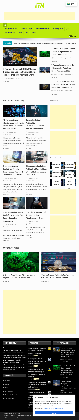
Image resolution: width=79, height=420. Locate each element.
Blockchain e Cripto (26, 28)
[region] (54, 405)
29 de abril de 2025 (58, 90)
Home (7, 384)
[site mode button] (71, 36)
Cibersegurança (58, 28)
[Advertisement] (39, 16)
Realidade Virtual (10, 32)
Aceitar (54, 413)
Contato (33, 32)
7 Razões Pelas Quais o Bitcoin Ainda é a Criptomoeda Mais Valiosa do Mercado (63, 52)
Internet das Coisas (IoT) (11, 418)
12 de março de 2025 (10, 132)
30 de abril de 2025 (58, 74)
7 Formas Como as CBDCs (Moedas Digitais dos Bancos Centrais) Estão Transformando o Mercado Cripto (32, 43)
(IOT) (67, 28)
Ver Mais (6, 82)
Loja (26, 32)
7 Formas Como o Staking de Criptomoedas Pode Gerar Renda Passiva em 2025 (62, 68)
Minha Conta (9, 391)
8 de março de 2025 (33, 178)
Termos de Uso (9, 398)
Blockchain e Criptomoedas (14, 63)
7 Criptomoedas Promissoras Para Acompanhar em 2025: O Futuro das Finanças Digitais (63, 84)
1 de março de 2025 (33, 221)
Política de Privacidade (12, 395)
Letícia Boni (21, 78)
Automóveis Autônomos (43, 28)
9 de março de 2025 (10, 178)
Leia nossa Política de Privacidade (53, 408)
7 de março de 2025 (10, 224)
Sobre (20, 32)
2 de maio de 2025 (10, 78)
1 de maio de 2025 (58, 58)
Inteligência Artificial (11, 28)
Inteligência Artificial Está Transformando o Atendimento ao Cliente (36, 215)
